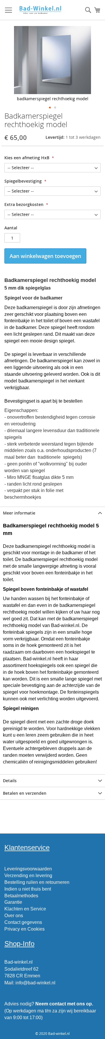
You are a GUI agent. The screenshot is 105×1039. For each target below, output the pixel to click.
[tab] (52, 513)
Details (10, 780)
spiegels (34, 632)
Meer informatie (19, 513)
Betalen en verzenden (24, 793)
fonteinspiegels (83, 692)
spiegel (82, 665)
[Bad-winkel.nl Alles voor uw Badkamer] (40, 10)
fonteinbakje (67, 572)
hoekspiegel (77, 652)
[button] (49, 107)
